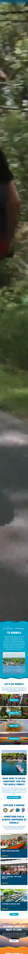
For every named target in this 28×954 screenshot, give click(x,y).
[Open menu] (24, 3)
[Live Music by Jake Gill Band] (14, 899)
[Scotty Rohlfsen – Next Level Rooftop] (14, 872)
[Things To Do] (14, 700)
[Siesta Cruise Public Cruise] (14, 846)
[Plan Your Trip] (14, 738)
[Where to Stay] (14, 713)
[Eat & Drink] (14, 726)
